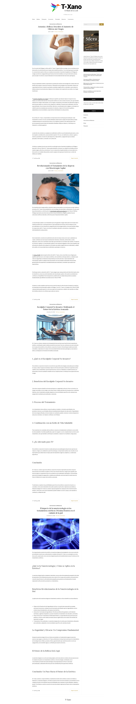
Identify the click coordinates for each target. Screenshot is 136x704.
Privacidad (57, 19)
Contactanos (71, 19)
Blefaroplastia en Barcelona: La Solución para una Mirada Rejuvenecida (94, 84)
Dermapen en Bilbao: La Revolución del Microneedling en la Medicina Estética (92, 80)
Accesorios (50, 19)
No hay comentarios (58, 31)
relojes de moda (98, 102)
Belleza (38, 19)
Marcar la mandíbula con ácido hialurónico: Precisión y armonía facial (92, 91)
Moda (33, 19)
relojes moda (91, 104)
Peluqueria (44, 19)
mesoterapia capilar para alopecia (58, 211)
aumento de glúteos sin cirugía (40, 98)
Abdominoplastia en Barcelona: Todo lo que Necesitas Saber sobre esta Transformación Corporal (93, 75)
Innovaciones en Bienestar (56, 24)
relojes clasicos (86, 102)
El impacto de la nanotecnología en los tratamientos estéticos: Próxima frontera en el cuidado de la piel (56, 510)
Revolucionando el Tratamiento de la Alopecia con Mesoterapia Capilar (55, 167)
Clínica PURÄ (37, 255)
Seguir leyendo (74, 158)
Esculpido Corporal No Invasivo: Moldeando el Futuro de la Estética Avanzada (55, 308)
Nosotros (64, 19)
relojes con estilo (92, 102)
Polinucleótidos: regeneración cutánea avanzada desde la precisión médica (93, 88)
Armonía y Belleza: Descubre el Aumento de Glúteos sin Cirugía (55, 27)
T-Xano (68, 700)
